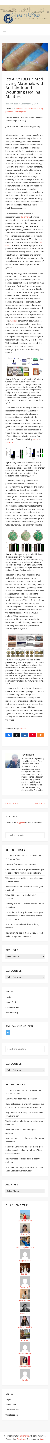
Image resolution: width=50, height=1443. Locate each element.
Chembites (24, 1436)
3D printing (25, 217)
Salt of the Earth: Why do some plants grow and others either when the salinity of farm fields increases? (24, 915)
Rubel (41, 1439)
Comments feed (12, 1007)
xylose (35, 439)
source (23, 728)
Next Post (39, 803)
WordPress (21, 1439)
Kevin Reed (13, 103)
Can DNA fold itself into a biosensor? (21, 864)
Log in (8, 997)
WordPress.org (11, 1012)
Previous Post (12, 803)
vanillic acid (10, 442)
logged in (21, 822)
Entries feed (10, 1002)
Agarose (13, 321)
